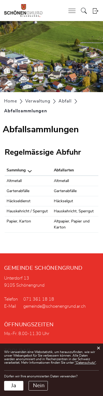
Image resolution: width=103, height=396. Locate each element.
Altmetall (14, 181)
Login (95, 11)
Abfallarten (64, 170)
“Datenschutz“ (85, 362)
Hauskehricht (65, 211)
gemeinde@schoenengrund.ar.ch (54, 306)
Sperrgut (86, 211)
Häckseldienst (18, 201)
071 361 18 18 (38, 299)
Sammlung (16, 170)
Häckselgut (63, 201)
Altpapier (61, 221)
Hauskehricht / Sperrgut (27, 211)
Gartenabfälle (18, 191)
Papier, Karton (19, 221)
